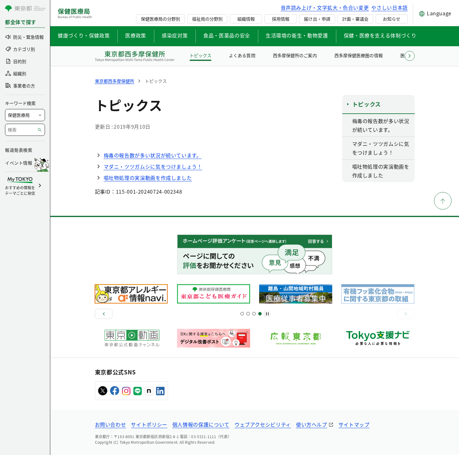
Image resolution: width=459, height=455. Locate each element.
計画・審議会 (355, 19)
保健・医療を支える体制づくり (380, 35)
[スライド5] (248, 313)
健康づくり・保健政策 (84, 35)
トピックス (200, 55)
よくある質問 (242, 55)
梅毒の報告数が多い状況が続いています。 (153, 155)
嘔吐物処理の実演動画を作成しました (148, 177)
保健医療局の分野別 (160, 19)
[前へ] (103, 314)
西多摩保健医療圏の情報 (358, 55)
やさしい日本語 (389, 7)
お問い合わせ (110, 424)
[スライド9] (254, 313)
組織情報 (246, 19)
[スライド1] (242, 313)
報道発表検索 (18, 150)
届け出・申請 (317, 19)
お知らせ (391, 19)
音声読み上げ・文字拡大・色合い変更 (325, 7)
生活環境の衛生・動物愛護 (297, 35)
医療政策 (135, 35)
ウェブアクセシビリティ (262, 424)
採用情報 (280, 19)
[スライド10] (260, 313)
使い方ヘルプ (311, 424)
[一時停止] (267, 314)
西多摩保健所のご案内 (295, 55)
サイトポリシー (149, 424)
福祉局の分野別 (207, 19)
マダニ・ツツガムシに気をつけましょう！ (153, 166)
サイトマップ (354, 424)
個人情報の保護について (201, 424)
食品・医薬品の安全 (226, 35)
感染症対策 (175, 35)
